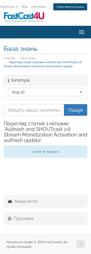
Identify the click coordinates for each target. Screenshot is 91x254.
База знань (28, 58)
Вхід (25, 6)
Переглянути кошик (70, 7)
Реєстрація (38, 6)
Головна (9, 58)
